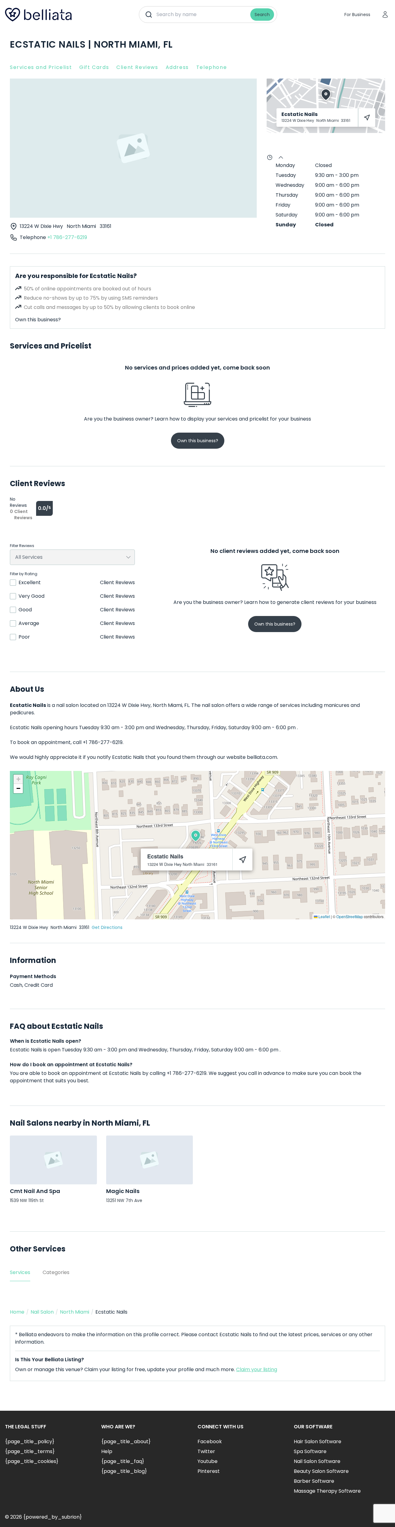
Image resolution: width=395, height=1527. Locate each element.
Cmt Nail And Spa (35, 1191)
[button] (195, 835)
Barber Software (314, 1481)
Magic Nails (122, 1191)
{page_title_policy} (29, 1441)
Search (262, 14)
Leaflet (324, 916)
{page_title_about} (126, 1441)
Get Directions (107, 927)
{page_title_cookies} (31, 1461)
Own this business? (38, 319)
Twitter (206, 1451)
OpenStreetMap (349, 916)
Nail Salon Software (317, 1461)
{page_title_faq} (122, 1461)
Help (106, 1451)
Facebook (210, 1441)
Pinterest (209, 1471)
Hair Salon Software (317, 1441)
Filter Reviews (22, 545)
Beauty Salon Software (321, 1471)
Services (20, 1272)
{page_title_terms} (30, 1451)
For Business (357, 14)
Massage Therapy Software (327, 1491)
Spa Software (310, 1451)
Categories (56, 1272)
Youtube (208, 1461)
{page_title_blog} (124, 1471)
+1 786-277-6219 (67, 237)
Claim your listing (256, 1369)
